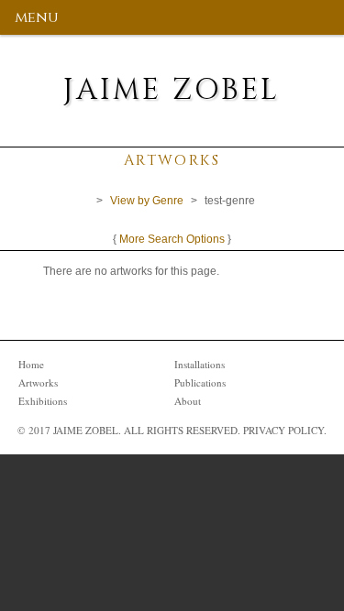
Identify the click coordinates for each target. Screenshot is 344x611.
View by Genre (146, 200)
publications (200, 382)
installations (199, 364)
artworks (38, 382)
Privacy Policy (283, 430)
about (187, 401)
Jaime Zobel (171, 90)
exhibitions (42, 401)
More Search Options (172, 239)
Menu (37, 17)
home (31, 364)
